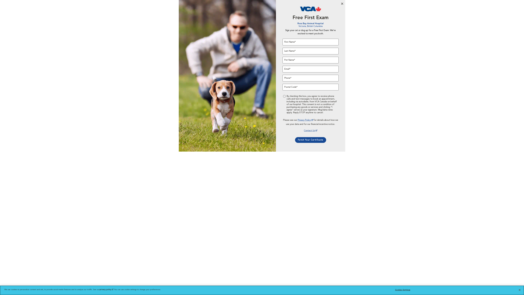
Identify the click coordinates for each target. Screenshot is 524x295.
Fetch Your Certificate (310, 140)
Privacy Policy (304, 120)
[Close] (520, 290)
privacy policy (106, 289)
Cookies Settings (402, 290)
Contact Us (309, 131)
